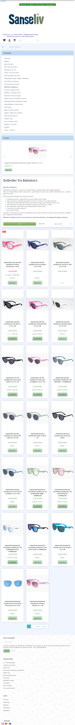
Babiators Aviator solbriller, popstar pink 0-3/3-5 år (37, 324)
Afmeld (13, 651)
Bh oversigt (6, 678)
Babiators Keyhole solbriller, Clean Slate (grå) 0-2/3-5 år (12, 436)
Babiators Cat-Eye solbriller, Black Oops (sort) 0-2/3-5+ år (12, 380)
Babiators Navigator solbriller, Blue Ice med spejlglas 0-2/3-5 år (12, 603)
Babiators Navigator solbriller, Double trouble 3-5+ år (23, 163)
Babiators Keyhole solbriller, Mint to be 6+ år (37, 436)
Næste (38, 626)
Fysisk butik (6, 667)
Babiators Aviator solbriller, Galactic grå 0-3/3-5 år (62, 264)
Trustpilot (3, 1)
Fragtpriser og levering (9, 665)
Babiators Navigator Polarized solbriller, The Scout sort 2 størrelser (37, 547)
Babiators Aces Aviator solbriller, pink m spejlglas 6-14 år (12, 264)
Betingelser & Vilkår (8, 680)
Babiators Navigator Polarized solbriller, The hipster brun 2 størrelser (62, 493)
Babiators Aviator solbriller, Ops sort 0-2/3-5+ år (12, 324)
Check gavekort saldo (9, 688)
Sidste (44, 626)
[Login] (9, 40)
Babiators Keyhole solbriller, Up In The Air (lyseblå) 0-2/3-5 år (12, 492)
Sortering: (42, 223)
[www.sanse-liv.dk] (26, 18)
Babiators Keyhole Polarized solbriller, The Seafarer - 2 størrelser (62, 380)
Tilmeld (7, 651)
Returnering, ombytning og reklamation (13, 670)
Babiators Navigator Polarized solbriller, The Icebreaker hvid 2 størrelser (12, 548)
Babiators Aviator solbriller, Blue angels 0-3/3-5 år (37, 264)
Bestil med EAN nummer (9, 675)
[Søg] (37, 40)
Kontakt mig (6, 673)
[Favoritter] (4, 40)
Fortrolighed (6, 683)
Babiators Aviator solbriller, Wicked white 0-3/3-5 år (62, 324)
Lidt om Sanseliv (7, 685)
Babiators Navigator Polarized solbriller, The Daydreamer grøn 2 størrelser (37, 493)
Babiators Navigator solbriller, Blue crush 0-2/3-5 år (62, 547)
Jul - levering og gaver (9, 662)
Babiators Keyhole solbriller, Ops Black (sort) (62, 436)
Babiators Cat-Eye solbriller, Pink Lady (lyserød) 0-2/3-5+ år (37, 380)
